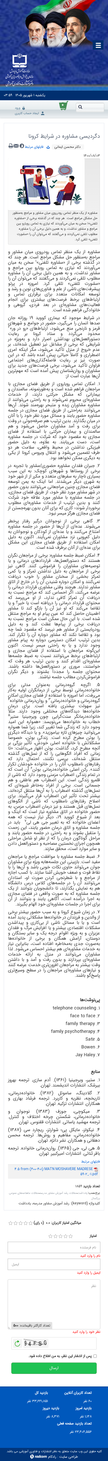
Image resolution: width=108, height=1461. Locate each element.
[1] (50, 1236)
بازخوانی (17, 1342)
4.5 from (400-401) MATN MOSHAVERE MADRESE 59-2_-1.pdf (56, 1171)
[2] (55, 1236)
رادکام (52, 1456)
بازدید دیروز (51, 1408)
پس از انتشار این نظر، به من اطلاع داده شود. (60, 1356)
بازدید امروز (84, 1408)
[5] (70, 1236)
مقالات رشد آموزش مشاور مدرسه (58, 1193)
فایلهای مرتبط (35, 147)
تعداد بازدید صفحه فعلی (74, 1423)
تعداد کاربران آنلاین (78, 1393)
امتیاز (93, 1236)
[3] (60, 1236)
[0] (10, 1223)
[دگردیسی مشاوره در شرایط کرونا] (46, 184)
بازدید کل (41, 1393)
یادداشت (82, 1193)
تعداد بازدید (91, 1186)
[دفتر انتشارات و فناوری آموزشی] (19, 70)
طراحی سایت (68, 1456)
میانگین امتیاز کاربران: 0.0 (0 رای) (57, 1223)
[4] (65, 1236)
